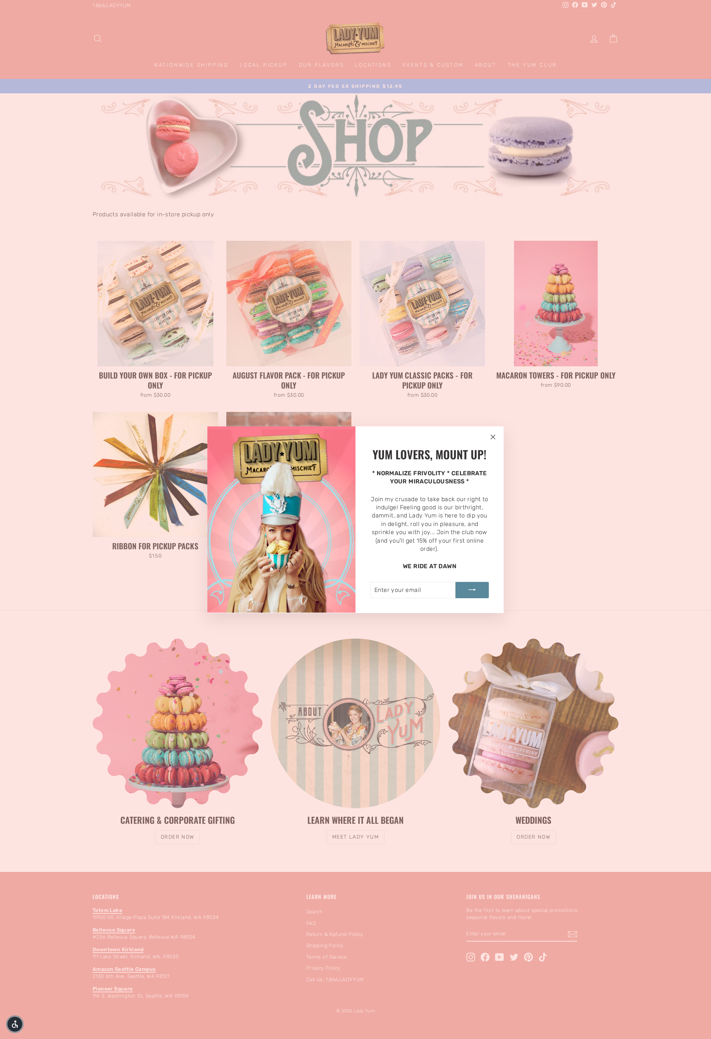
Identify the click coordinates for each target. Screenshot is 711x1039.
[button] (15, 1024)
